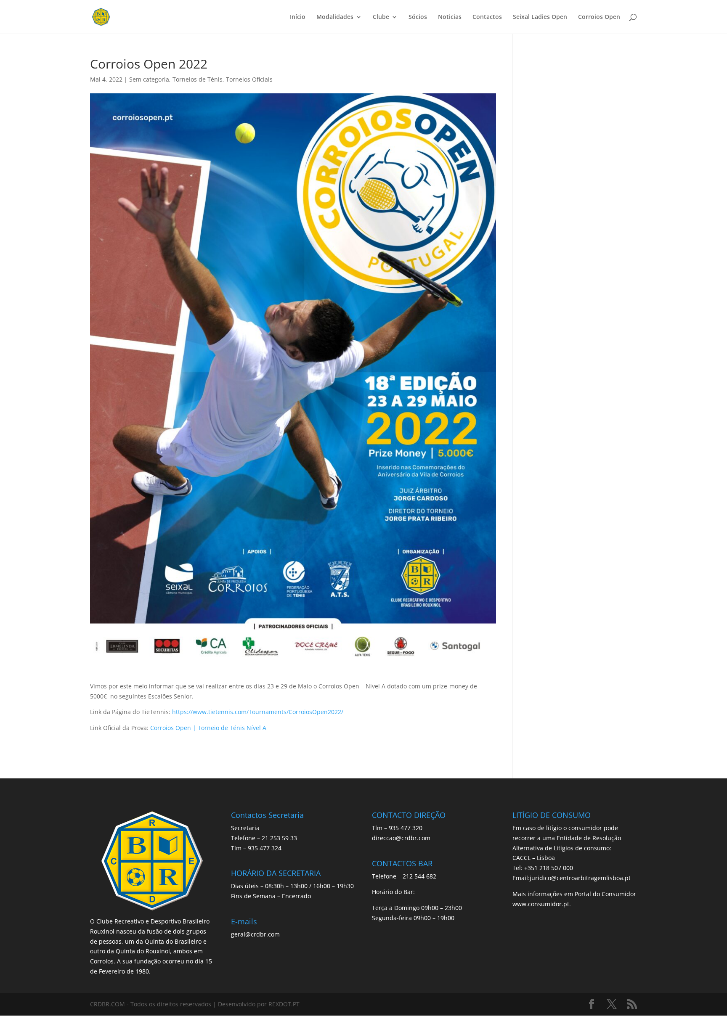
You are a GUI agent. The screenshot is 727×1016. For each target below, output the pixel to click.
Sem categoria (149, 79)
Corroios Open (599, 17)
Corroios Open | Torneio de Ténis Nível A (208, 728)
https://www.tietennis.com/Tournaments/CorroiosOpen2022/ (257, 712)
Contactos (487, 17)
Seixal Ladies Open (540, 17)
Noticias (450, 17)
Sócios (418, 17)
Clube (381, 17)
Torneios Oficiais (249, 79)
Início (297, 17)
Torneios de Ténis (197, 79)
